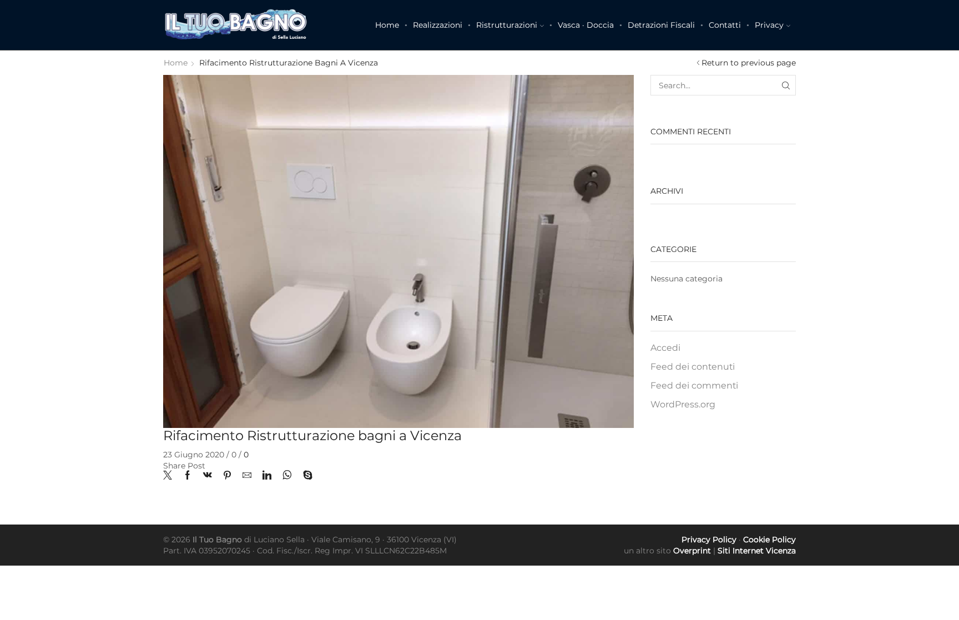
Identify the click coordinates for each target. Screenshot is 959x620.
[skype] (304, 476)
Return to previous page (748, 63)
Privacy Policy (709, 540)
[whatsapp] (287, 476)
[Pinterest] (227, 476)
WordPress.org (682, 404)
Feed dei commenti (694, 385)
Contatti (725, 25)
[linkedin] (267, 476)
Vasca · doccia (586, 25)
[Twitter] (170, 476)
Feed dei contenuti (692, 366)
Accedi (665, 347)
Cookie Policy (769, 540)
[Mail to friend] (247, 476)
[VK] (208, 476)
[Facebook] (188, 476)
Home (387, 25)
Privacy (769, 25)
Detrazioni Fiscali (661, 25)
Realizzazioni (437, 25)
